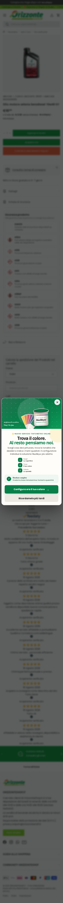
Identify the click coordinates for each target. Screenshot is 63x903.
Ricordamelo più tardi (31, 498)
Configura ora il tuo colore (31, 489)
